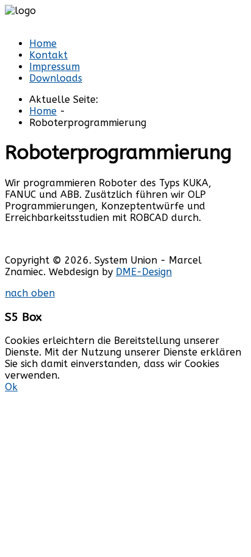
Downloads (55, 78)
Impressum (54, 66)
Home (43, 43)
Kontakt (48, 55)
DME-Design (144, 272)
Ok (11, 387)
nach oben (30, 293)
